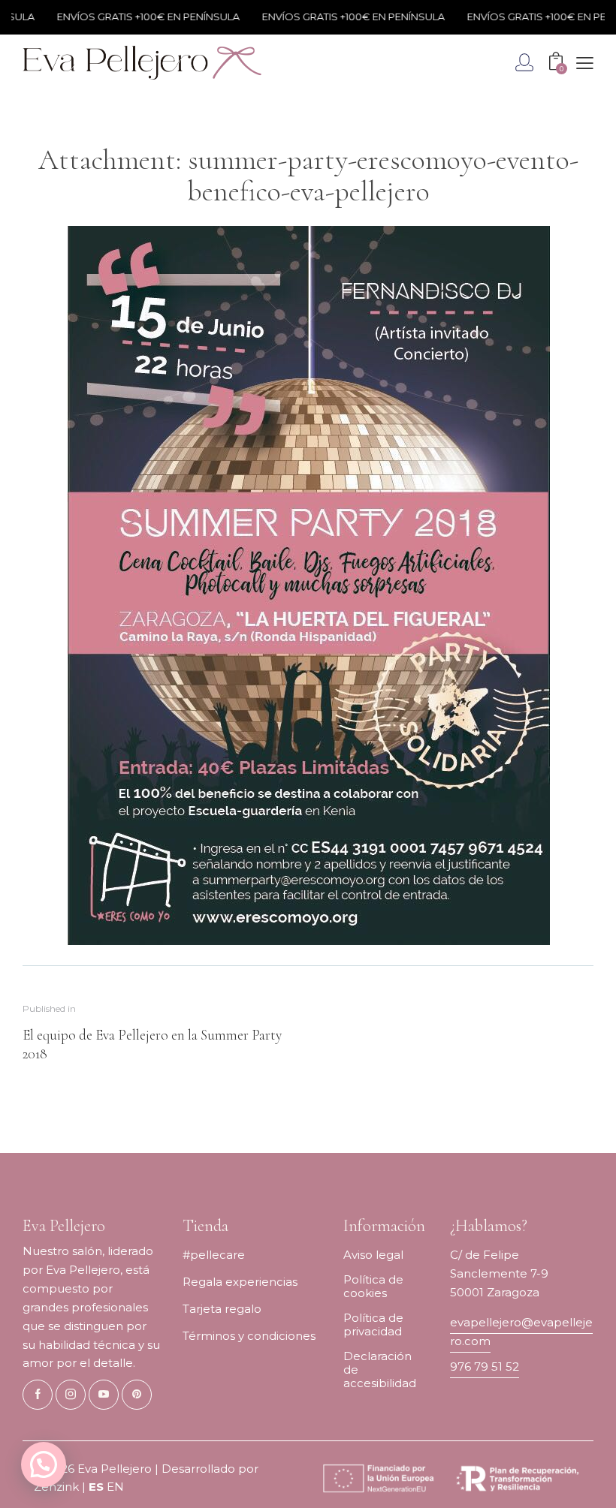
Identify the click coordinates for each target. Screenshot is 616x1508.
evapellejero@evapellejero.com (521, 1331)
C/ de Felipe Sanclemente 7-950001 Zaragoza (499, 1273)
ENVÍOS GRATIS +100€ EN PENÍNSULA (135, 17)
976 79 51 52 (484, 1366)
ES (96, 1486)
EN (115, 1486)
